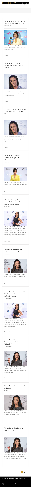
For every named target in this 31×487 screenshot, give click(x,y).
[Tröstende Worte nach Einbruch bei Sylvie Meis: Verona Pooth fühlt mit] (15, 121)
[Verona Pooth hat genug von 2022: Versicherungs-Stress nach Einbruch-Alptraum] (15, 304)
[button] (3, 484)
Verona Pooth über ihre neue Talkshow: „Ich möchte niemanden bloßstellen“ (15, 342)
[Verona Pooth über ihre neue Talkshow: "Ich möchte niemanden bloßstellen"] (15, 351)
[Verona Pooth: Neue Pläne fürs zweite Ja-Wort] (15, 438)
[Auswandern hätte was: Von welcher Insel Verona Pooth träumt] (15, 259)
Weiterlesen (6, 55)
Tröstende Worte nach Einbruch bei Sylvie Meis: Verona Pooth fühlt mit (15, 112)
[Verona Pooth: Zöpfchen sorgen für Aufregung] (15, 396)
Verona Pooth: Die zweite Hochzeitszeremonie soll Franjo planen (14, 65)
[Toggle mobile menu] (28, 5)
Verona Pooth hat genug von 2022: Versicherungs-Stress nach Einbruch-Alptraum (15, 294)
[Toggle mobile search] (24, 5)
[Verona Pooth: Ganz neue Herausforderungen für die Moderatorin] (15, 167)
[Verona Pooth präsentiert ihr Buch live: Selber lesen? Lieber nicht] (15, 31)
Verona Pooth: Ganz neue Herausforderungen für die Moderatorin (12, 158)
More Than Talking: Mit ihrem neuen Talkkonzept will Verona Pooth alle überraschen (14, 202)
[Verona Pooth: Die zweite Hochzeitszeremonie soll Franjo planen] (15, 75)
